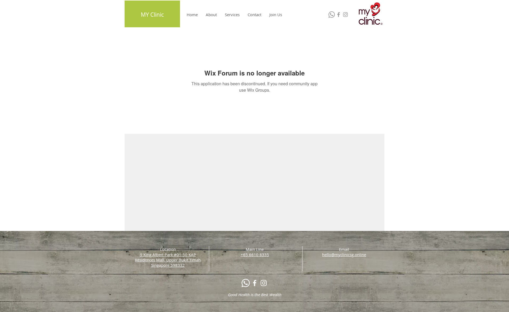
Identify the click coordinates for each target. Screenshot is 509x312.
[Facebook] (338, 14)
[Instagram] (345, 14)
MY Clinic (152, 14)
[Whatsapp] (331, 14)
